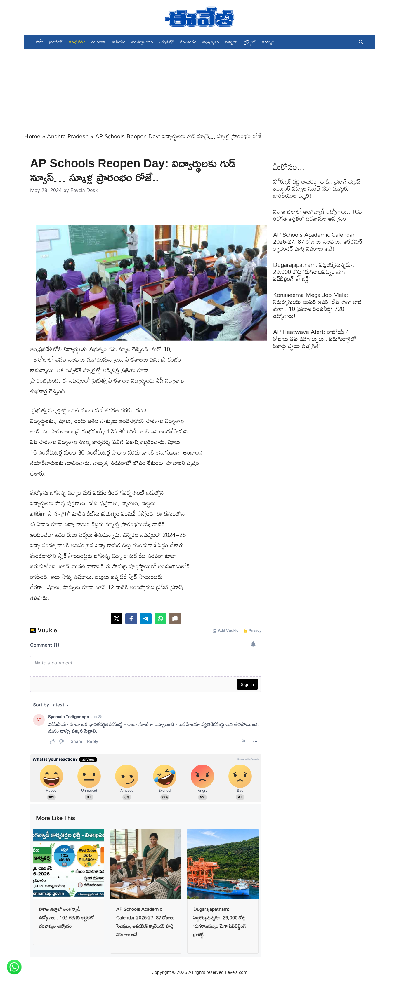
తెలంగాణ (98, 41)
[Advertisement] (199, 90)
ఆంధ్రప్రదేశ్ (77, 41)
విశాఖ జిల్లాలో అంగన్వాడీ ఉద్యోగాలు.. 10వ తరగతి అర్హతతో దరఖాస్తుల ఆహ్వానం (66, 917)
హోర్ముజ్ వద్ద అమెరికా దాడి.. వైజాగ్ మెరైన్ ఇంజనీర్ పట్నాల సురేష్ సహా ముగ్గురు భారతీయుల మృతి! (316, 188)
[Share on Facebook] (131, 618)
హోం (40, 41)
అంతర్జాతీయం (142, 41)
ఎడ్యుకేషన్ (166, 41)
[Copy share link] (175, 618)
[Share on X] (116, 618)
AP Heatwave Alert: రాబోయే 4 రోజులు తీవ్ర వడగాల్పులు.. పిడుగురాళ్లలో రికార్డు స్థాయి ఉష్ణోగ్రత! (314, 338)
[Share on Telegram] (146, 618)
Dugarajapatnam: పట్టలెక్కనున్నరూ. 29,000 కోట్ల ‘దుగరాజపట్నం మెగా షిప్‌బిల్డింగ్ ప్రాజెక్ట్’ (219, 921)
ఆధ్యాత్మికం (210, 41)
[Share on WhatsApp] (160, 618)
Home (32, 136)
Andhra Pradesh (68, 136)
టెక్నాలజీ (231, 41)
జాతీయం (119, 41)
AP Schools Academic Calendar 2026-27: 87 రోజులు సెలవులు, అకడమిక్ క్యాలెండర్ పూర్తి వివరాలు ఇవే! (145, 921)
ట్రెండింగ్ (56, 41)
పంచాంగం (188, 41)
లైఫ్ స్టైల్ (250, 41)
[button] (361, 42)
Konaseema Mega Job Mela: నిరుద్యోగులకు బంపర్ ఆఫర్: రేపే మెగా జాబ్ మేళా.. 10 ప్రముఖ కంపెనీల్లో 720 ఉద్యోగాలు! (317, 305)
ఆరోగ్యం (268, 41)
